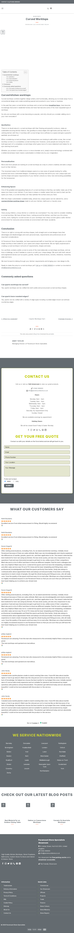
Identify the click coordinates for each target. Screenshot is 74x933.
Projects (42, 896)
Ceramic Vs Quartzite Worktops (61, 821)
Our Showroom (45, 889)
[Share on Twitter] (34, 329)
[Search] (48, 8)
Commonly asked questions (12, 86)
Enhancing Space (13, 80)
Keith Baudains (6, 519)
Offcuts (42, 892)
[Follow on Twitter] (34, 430)
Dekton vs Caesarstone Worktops (37, 821)
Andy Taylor (45, 24)
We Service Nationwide (37, 735)
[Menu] (2, 8)
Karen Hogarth (6, 546)
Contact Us (7, 913)
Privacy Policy (8, 892)
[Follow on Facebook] (28, 430)
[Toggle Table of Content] (25, 72)
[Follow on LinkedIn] (45, 430)
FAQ (5, 899)
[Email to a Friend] (37, 329)
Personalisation (13, 78)
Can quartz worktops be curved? (17, 88)
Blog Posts (37, 16)
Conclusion (7, 84)
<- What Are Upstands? (9, 319)
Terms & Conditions (10, 896)
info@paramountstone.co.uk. (11, 268)
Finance (42, 903)
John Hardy (5, 671)
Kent (26, 756)
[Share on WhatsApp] (30, 329)
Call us (38, 265)
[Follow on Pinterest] (43, 430)
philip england (6, 634)
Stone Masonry (45, 909)
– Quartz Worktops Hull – (37, 319)
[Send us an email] (37, 430)
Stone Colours (44, 906)
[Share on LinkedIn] (41, 329)
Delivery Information (10, 889)
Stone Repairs (44, 913)
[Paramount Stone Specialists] (37, 8)
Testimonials (8, 885)
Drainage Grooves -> (65, 319)
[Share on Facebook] (32, 329)
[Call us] (40, 430)
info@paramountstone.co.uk (38, 391)
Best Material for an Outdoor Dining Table (12, 821)
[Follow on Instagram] (31, 430)
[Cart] (51, 8)
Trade (42, 899)
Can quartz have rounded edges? (18, 90)
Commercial (44, 885)
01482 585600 (15, 2)
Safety (10, 82)
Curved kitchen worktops (11, 75)
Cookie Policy (8, 903)
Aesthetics (11, 77)
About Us (6, 909)
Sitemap (6, 906)
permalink (51, 334)
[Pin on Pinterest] (39, 329)
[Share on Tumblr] (43, 329)
